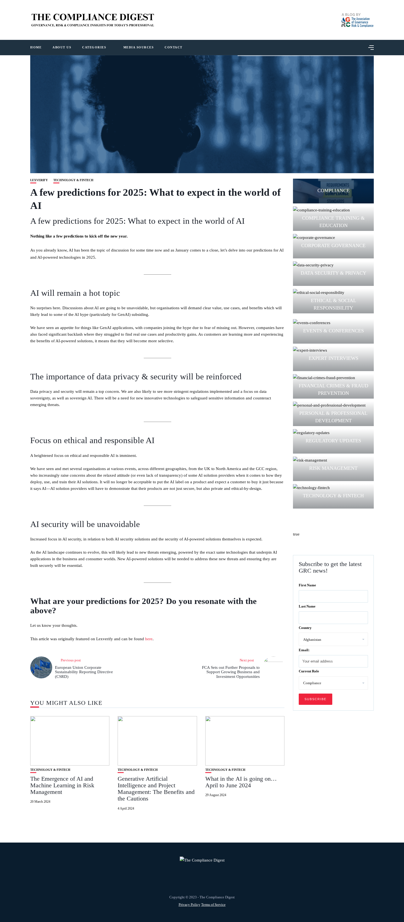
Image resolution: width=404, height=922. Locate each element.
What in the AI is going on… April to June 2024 (241, 782)
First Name (307, 585)
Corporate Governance (333, 245)
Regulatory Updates (333, 440)
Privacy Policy (189, 904)
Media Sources (138, 47)
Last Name (307, 606)
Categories (94, 47)
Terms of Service (213, 904)
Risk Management (333, 468)
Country (305, 627)
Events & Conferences (333, 330)
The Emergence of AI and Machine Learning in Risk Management (62, 785)
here (149, 639)
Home (35, 47)
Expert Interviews (333, 358)
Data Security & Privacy (333, 273)
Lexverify (39, 180)
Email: (304, 650)
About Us (61, 47)
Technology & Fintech (73, 180)
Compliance (333, 190)
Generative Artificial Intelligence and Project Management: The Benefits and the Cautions (156, 788)
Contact (173, 47)
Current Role (309, 671)
